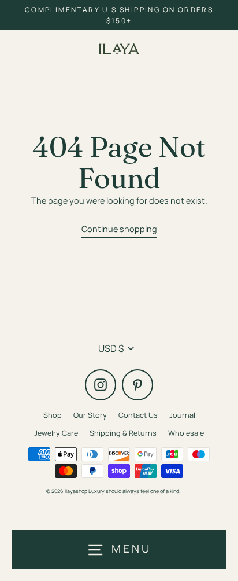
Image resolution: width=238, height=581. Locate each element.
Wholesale (186, 433)
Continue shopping (119, 228)
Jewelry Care (56, 433)
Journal (182, 415)
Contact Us (138, 415)
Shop (52, 415)
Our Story (90, 415)
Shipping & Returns (123, 433)
